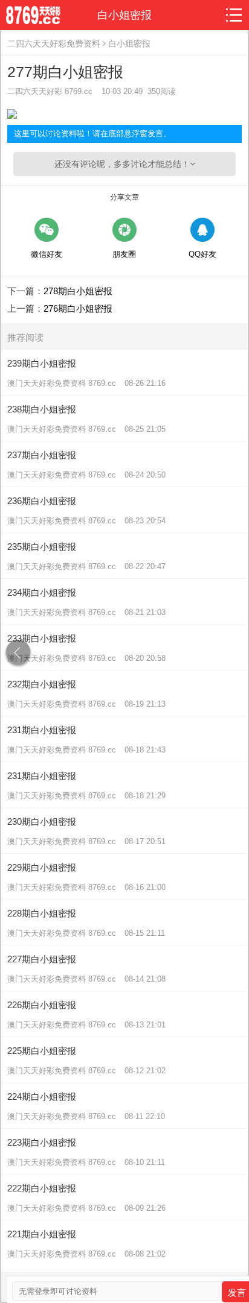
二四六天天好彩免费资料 (53, 43)
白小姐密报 (129, 43)
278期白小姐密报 (78, 291)
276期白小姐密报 (78, 308)
